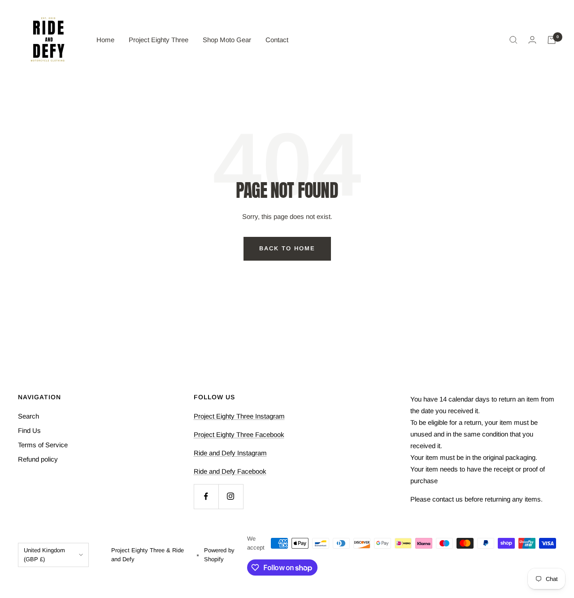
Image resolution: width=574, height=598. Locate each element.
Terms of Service (43, 445)
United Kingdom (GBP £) (44, 555)
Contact (276, 40)
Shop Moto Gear (227, 40)
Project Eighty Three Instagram (239, 416)
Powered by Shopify (219, 555)
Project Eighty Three (158, 40)
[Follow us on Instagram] (230, 496)
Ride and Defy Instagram (230, 453)
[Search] (513, 40)
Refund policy (38, 459)
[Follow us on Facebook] (206, 496)
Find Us (29, 430)
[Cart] (551, 40)
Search (28, 416)
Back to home (287, 248)
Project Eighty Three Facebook (239, 434)
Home (105, 40)
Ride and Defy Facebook (230, 471)
